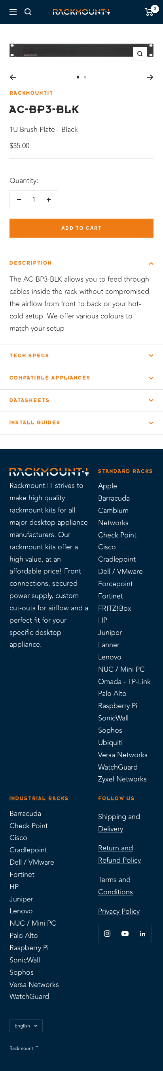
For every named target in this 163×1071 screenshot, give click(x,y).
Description (30, 263)
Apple (107, 486)
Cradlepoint (117, 559)
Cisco (107, 547)
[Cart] (149, 12)
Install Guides (35, 422)
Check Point (117, 535)
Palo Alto (112, 693)
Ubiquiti (110, 742)
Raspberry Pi (117, 705)
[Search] (28, 11)
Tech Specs (29, 355)
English (22, 1025)
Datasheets (29, 400)
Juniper (110, 632)
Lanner (108, 644)
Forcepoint (115, 583)
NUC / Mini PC (121, 669)
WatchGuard (118, 767)
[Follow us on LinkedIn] (143, 934)
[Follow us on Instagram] (107, 934)
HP (102, 620)
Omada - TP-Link (124, 681)
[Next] (150, 77)
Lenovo (109, 657)
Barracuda (114, 498)
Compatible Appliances (50, 378)
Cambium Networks (113, 516)
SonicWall (113, 718)
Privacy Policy (119, 911)
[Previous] (12, 77)
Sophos (110, 730)
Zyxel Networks (122, 779)
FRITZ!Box (114, 608)
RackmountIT (31, 93)
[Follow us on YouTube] (125, 934)
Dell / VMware (120, 571)
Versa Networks (123, 754)
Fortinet (110, 596)
